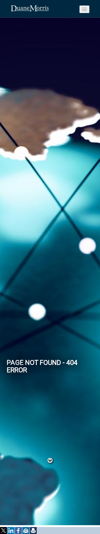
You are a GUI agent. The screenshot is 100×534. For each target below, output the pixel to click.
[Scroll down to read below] (50, 460)
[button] (3, 530)
